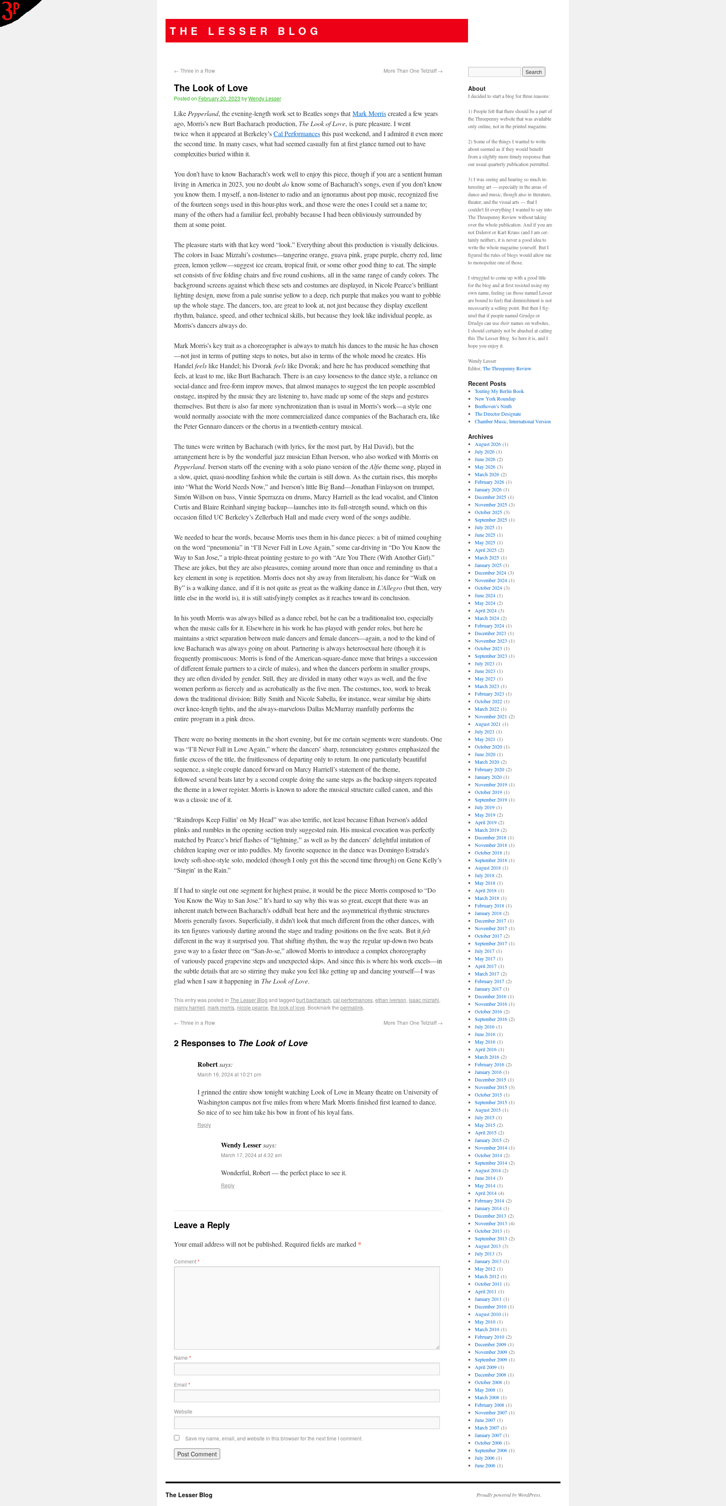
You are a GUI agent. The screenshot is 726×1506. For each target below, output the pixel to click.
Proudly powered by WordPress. (509, 1494)
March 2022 (487, 708)
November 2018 (491, 844)
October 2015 (488, 1094)
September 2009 (491, 1359)
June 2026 (485, 459)
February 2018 (489, 905)
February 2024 (489, 625)
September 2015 (491, 1102)
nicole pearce (252, 1007)
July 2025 (485, 527)
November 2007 (491, 1412)
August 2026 (488, 443)
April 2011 (486, 1291)
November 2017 (491, 928)
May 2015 (485, 1124)
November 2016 (491, 1003)
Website (183, 1411)
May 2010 (485, 1321)
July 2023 (485, 663)
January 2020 (488, 776)
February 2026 (489, 481)
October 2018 (488, 852)
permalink (351, 1007)
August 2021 (488, 723)
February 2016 (489, 1064)
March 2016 (487, 1056)
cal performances (353, 999)
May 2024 (485, 602)
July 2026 (485, 451)
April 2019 (486, 822)
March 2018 (487, 897)
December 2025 (490, 496)
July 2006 (485, 1457)
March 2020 (487, 761)
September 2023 (491, 655)
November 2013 (491, 1223)
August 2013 (488, 1245)
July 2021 (485, 731)
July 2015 (485, 1117)
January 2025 (488, 565)
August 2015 (488, 1109)
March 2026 (487, 474)
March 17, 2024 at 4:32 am (251, 1154)
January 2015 (488, 1140)
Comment (187, 1261)
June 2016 (485, 1034)
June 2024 (485, 595)
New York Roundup (495, 398)
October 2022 (488, 701)
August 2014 (488, 1170)
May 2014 (485, 1185)
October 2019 (488, 792)
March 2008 (487, 1397)
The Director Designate (498, 413)
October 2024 (488, 587)
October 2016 (488, 1011)
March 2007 (487, 1427)
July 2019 (485, 807)
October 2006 (488, 1442)
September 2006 (491, 1450)
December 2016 (490, 996)
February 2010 (489, 1336)
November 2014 (491, 1147)
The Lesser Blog (246, 31)
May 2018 (485, 882)
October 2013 (488, 1230)
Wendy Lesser (264, 98)
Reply (204, 1124)
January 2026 (488, 489)
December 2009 (490, 1344)
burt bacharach (313, 999)
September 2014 (491, 1162)
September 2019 (491, 799)
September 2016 (491, 1018)
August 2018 (488, 867)
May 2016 (485, 1041)
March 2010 (487, 1329)
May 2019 (485, 814)
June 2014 (485, 1177)
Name (182, 1357)
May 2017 (485, 958)
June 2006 (485, 1465)
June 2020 (485, 754)
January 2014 (488, 1208)
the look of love (288, 1007)
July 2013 (485, 1253)
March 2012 (487, 1276)
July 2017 (485, 950)
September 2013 (491, 1238)
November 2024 (491, 580)
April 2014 (486, 1193)
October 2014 (488, 1155)
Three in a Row (194, 70)
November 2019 (491, 784)
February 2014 (489, 1200)
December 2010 (490, 1306)
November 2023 (491, 640)
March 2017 (487, 973)
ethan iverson (390, 999)
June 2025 (485, 534)
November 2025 (491, 504)
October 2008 (488, 1382)
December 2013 (490, 1215)
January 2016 (488, 1071)
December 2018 (490, 837)
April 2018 (486, 890)
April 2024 (486, 610)
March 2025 (487, 557)
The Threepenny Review (507, 368)
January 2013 (488, 1261)
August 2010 (488, 1314)
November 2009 (491, 1351)
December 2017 (490, 920)
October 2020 (488, 746)
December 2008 (490, 1374)
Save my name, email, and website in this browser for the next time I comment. (274, 1438)
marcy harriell (189, 1007)
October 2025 (488, 512)
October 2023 (488, 648)
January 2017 (488, 988)
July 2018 (485, 875)
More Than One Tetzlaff (413, 70)
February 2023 (489, 693)
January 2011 (488, 1298)
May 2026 (485, 466)
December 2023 (490, 633)
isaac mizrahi (424, 999)
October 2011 (488, 1283)
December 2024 (490, 572)
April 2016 (486, 1049)
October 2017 (488, 935)
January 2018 (488, 913)
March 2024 (487, 618)
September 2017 (491, 943)
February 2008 (489, 1404)
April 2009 (486, 1367)
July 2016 (485, 1026)
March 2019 (487, 829)
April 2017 (486, 966)
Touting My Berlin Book (499, 391)
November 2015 (491, 1087)
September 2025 (491, 519)
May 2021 (485, 739)
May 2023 (485, 678)
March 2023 (487, 686)
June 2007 (485, 1419)
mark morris (221, 1007)
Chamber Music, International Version (513, 421)
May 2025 (485, 542)
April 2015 (486, 1132)
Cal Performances (297, 133)
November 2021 (491, 716)
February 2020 (489, 769)
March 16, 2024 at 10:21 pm (229, 1074)
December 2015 (490, 1079)
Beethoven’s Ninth (493, 406)
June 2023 (485, 670)
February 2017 (489, 981)
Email (182, 1384)
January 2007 (488, 1435)
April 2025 (486, 549)
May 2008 (485, 1389)
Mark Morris (369, 113)
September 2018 (491, 860)
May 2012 (485, 1268)
